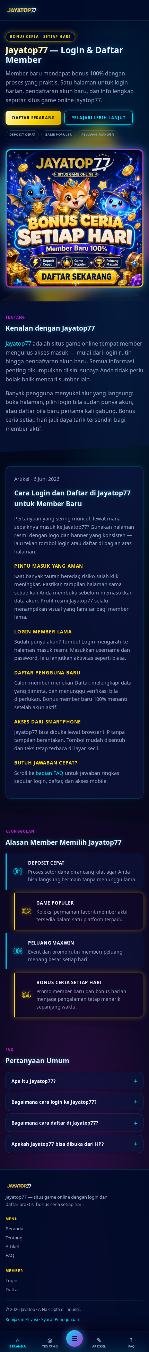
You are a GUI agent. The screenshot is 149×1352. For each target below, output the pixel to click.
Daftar (12, 1289)
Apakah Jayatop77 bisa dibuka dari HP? (74, 1144)
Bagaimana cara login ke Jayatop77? (74, 1102)
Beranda (14, 1228)
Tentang (14, 1237)
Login (11, 1280)
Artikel (12, 1246)
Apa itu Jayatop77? (74, 1081)
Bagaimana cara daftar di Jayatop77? (74, 1123)
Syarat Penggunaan (60, 1319)
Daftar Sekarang (33, 117)
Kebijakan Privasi (22, 1319)
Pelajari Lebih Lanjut (98, 117)
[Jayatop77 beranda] (24, 10)
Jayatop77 (27, 50)
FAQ (10, 1255)
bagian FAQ (49, 772)
